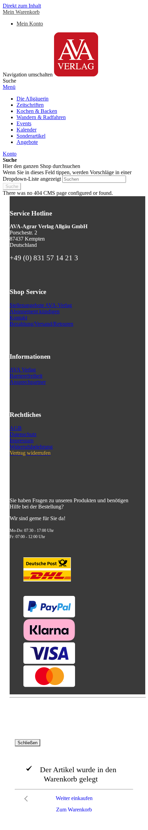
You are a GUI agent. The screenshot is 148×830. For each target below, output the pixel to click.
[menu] (74, 120)
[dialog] (74, 777)
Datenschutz (23, 434)
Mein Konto (30, 24)
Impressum (21, 440)
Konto (10, 154)
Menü (9, 87)
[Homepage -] (76, 74)
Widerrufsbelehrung (31, 447)
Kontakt (18, 318)
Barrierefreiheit (26, 376)
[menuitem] (33, 99)
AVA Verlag (23, 369)
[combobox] (94, 179)
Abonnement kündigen (35, 311)
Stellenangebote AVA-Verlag (41, 305)
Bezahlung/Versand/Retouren (41, 324)
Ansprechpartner (28, 382)
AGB (16, 428)
